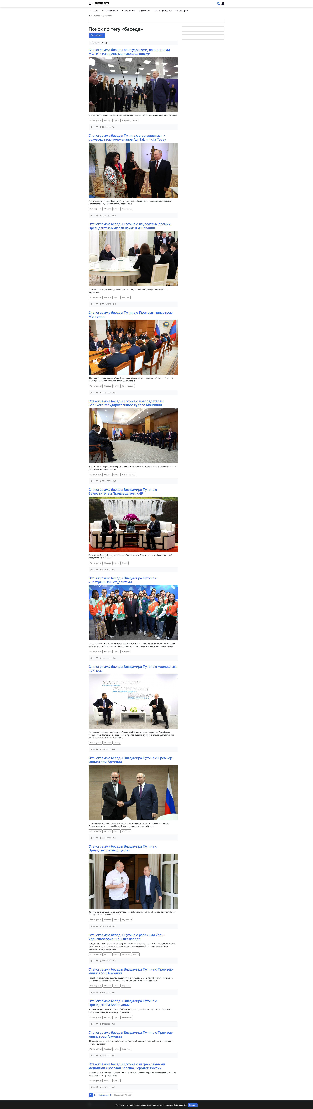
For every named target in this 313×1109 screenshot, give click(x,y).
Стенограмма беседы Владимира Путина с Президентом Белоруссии (123, 848)
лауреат (126, 297)
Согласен (192, 1105)
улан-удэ (126, 954)
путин (117, 120)
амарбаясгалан (129, 474)
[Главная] (89, 16)
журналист (127, 209)
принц (117, 743)
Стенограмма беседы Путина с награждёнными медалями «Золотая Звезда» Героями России (127, 1066)
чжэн (125, 563)
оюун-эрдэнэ (128, 386)
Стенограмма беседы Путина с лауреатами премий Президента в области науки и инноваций (130, 226)
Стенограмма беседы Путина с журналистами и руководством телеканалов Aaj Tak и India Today (127, 137)
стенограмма (96, 120)
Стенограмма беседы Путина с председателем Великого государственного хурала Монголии (126, 403)
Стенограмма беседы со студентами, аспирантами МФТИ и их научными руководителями (129, 52)
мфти (135, 120)
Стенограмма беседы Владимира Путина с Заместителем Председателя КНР (123, 491)
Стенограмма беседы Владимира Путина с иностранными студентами (123, 580)
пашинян (126, 831)
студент (126, 120)
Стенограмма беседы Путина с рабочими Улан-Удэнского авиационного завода (127, 937)
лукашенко (127, 920)
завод (136, 954)
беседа (108, 120)
